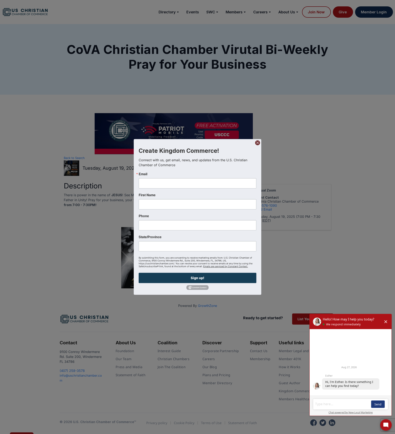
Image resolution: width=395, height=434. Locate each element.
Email (143, 174)
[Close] (257, 142)
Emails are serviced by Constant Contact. (225, 266)
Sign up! (197, 278)
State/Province (150, 237)
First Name (147, 195)
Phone (144, 216)
